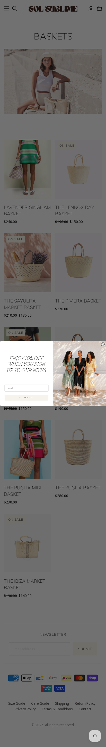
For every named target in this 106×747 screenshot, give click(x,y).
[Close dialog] (103, 344)
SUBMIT (27, 398)
